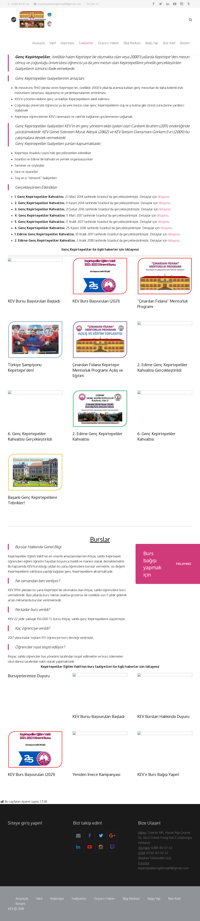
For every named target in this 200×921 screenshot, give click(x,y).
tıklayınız (163, 197)
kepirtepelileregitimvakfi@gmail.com (59, 3)
